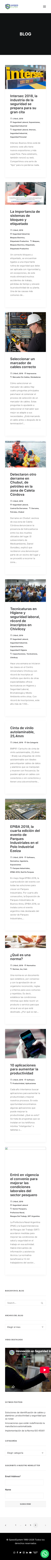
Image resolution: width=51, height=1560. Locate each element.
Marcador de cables (21, 377)
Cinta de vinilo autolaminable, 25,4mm (22, 732)
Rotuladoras (36, 377)
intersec (32, 130)
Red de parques (27, 872)
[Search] (25, 1303)
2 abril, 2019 (18, 119)
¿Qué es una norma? (20, 957)
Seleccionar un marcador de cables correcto (23, 363)
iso (21, 969)
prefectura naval (17, 1213)
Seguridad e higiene (18, 650)
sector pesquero (19, 1209)
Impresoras (31, 373)
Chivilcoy (14, 657)
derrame (35, 508)
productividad (18, 1083)
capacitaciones (16, 646)
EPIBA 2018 (15, 872)
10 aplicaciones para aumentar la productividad (24, 1069)
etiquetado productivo (19, 249)
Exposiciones (34, 122)
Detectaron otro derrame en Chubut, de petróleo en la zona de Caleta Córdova (23, 484)
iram (25, 969)
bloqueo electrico (17, 245)
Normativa (14, 861)
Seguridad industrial (18, 126)
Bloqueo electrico (17, 238)
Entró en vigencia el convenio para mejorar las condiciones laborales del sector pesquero (24, 1185)
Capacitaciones (19, 654)
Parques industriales (21, 868)
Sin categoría (32, 742)
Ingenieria (24, 861)
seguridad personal (18, 137)
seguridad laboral (20, 130)
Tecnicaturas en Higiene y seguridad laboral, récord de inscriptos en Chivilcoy (25, 619)
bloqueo (36, 241)
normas (16, 969)
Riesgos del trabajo (18, 1216)
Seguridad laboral (20, 122)
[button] (44, 6)
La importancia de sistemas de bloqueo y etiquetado (25, 218)
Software (31, 857)
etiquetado (30, 245)
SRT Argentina (34, 1216)
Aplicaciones (30, 1083)
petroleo (13, 512)
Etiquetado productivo (19, 241)
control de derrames (19, 508)
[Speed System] (11, 6)
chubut (21, 512)
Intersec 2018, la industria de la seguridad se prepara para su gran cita (23, 104)
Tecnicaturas (31, 654)
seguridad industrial (18, 133)
